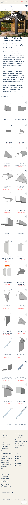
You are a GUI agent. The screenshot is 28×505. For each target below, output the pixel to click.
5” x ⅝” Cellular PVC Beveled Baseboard (7, 332)
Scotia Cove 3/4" (21, 142)
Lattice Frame (21, 233)
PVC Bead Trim (7, 187)
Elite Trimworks (7, 140)
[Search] (23, 6)
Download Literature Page (6, 458)
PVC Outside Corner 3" (7, 378)
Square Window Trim (20, 210)
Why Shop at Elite (5, 435)
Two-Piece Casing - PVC (20, 356)
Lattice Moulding (7, 119)
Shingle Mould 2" (7, 165)
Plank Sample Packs (7, 282)
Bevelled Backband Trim (20, 165)
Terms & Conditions (5, 444)
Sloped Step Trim (21, 401)
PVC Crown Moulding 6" (20, 424)
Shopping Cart (4, 442)
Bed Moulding (21, 187)
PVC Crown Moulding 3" (20, 378)
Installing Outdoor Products (21, 441)
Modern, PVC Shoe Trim (20, 119)
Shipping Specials (5, 460)
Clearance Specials (5, 462)
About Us (3, 437)
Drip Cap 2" (7, 210)
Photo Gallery (4, 466)
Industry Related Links (6, 464)
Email (2, 489)
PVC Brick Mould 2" (20, 306)
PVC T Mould (21, 258)
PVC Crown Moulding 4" (7, 356)
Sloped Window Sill (7, 401)
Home (2, 9)
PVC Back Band (7, 306)
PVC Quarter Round (7, 142)
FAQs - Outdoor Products (20, 443)
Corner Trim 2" (7, 233)
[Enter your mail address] (12, 492)
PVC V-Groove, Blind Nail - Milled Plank (7, 259)
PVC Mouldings (11, 9)
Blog (2, 468)
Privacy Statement (5, 446)
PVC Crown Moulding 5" (7, 424)
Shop (6, 9)
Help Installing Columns (20, 435)
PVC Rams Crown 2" (21, 331)
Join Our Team (4, 456)
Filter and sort (5, 96)
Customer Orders (5, 440)
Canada (24, 1)
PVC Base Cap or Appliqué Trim (21, 283)
